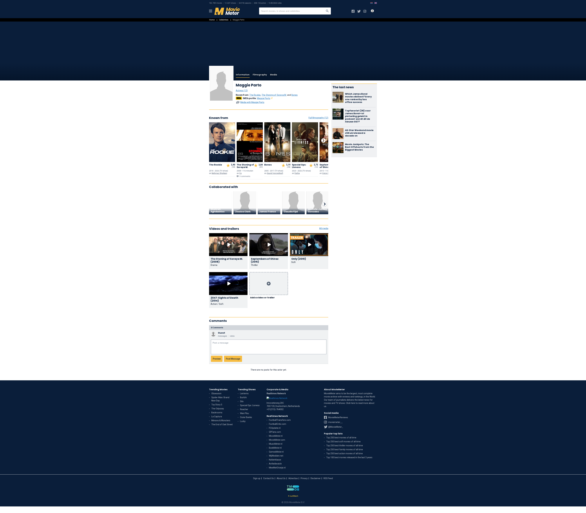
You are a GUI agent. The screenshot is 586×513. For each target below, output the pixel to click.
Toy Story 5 (216, 404)
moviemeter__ (335, 422)
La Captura (216, 416)
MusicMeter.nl (275, 444)
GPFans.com (275, 432)
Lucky (243, 421)
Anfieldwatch (275, 463)
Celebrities (223, 20)
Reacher (244, 409)
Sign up (256, 478)
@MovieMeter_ (335, 427)
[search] (327, 11)
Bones (294, 95)
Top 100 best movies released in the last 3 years (349, 457)
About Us (281, 478)
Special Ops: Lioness (250, 405)
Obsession (216, 393)
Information (243, 74)
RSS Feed (328, 478)
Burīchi (243, 397)
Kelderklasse (275, 459)
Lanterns (244, 393)
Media (273, 74)
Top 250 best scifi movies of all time (343, 441)
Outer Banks (246, 417)
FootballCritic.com (277, 424)
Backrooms (216, 412)
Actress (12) (242, 90)
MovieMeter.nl (275, 436)
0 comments (217, 327)
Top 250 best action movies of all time (344, 453)
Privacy (304, 478)
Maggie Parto (263, 98)
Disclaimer (316, 478)
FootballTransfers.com (280, 420)
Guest (221, 332)
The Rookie (254, 95)
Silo (242, 401)
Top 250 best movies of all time (341, 437)
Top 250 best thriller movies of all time (344, 445)
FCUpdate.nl (274, 428)
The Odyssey (217, 408)
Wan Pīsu (244, 413)
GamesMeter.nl (276, 452)
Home (212, 20)
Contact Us (268, 478)
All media (323, 228)
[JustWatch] (293, 496)
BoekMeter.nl (275, 448)
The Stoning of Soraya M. (274, 95)
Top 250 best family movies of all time (344, 449)
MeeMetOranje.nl (277, 467)
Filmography (260, 74)
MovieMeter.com (277, 440)
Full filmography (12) (318, 117)
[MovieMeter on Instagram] (364, 11)
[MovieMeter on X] (359, 11)
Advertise (293, 478)
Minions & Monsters (220, 420)
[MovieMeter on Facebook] (353, 11)
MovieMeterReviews (338, 417)
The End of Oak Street (222, 424)
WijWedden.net (276, 456)
